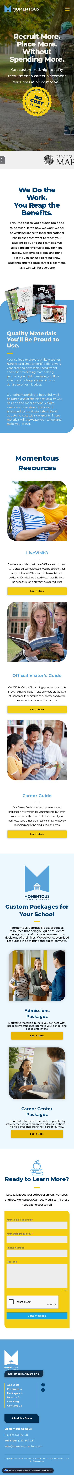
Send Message (37, 1315)
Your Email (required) (20, 1233)
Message (12, 1261)
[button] (67, 8)
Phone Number (15, 1247)
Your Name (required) (20, 1219)
